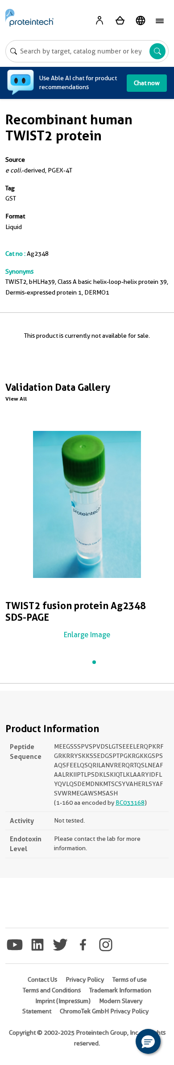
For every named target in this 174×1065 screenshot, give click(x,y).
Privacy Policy (85, 979)
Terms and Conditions (52, 990)
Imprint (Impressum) (63, 1000)
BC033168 (130, 802)
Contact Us (42, 979)
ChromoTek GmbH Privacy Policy (104, 1011)
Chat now (147, 82)
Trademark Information (120, 990)
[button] (148, 1041)
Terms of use (129, 979)
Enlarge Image (87, 635)
